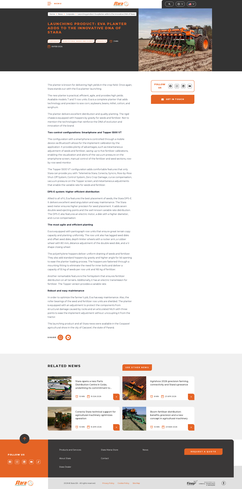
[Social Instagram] (17, 462)
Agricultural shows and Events (78, 41)
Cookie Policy (123, 483)
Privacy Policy (108, 483)
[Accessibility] (180, 4)
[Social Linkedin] (24, 462)
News (60, 14)
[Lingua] (191, 4)
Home (52, 14)
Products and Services (70, 450)
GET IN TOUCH (175, 99)
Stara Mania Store (109, 450)
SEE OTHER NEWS (137, 367)
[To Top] (24, 439)
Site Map (136, 483)
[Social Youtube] (31, 462)
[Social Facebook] (10, 462)
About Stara (65, 458)
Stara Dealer (65, 467)
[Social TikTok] (38, 462)
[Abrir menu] (49, 4)
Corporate (70, 14)
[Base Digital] (223, 483)
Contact (105, 458)
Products (101, 41)
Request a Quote (203, 452)
